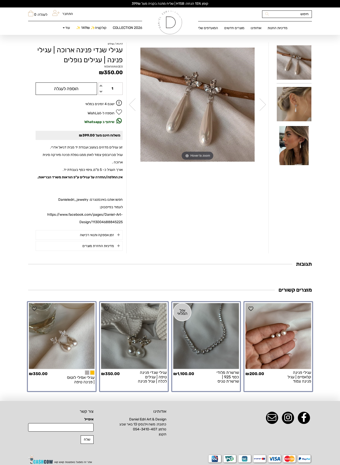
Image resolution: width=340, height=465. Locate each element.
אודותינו (256, 28)
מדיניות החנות (277, 28)
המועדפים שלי (208, 28)
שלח (87, 439)
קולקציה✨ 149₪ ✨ (91, 28)
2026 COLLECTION (127, 28)
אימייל (89, 419)
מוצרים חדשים (234, 28)
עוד (67, 28)
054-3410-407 (145, 429)
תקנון (162, 434)
